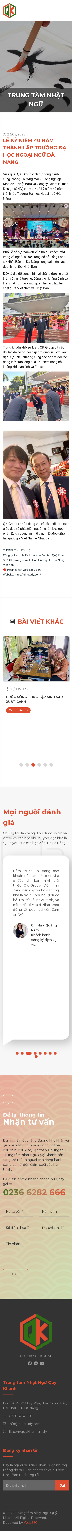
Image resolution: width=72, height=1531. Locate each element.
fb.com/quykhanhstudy (28, 1432)
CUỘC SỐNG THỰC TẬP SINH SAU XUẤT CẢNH (34, 699)
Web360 (30, 1523)
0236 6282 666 (34, 1192)
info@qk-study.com (24, 1424)
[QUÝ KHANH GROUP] (9, 10)
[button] (17, 1053)
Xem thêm (16, 710)
